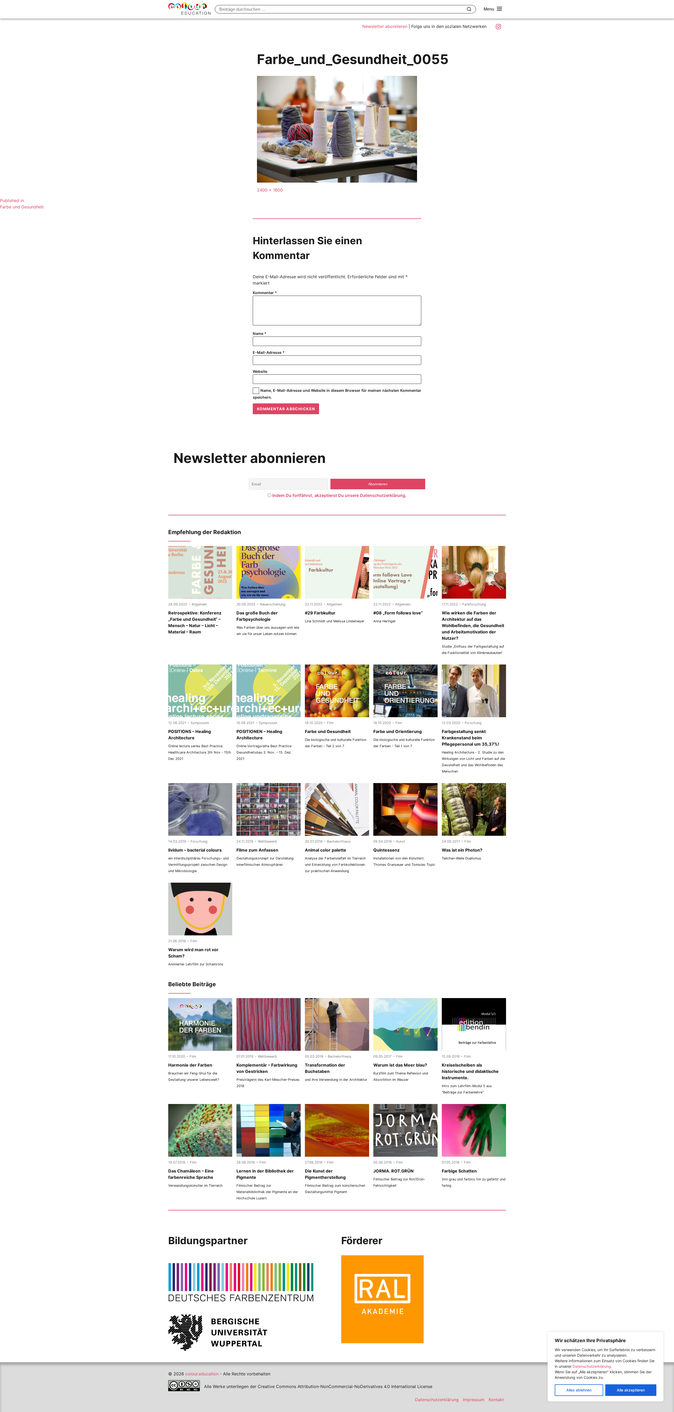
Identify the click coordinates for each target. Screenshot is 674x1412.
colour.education (202, 1373)
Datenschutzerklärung (592, 1366)
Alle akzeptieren (631, 1390)
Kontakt (496, 1399)
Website (260, 371)
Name (259, 333)
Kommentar (265, 292)
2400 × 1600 (270, 190)
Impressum (473, 1399)
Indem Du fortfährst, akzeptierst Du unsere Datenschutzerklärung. (339, 495)
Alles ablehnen (579, 1390)
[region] (605, 1366)
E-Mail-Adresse (269, 352)
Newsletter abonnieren (384, 26)
